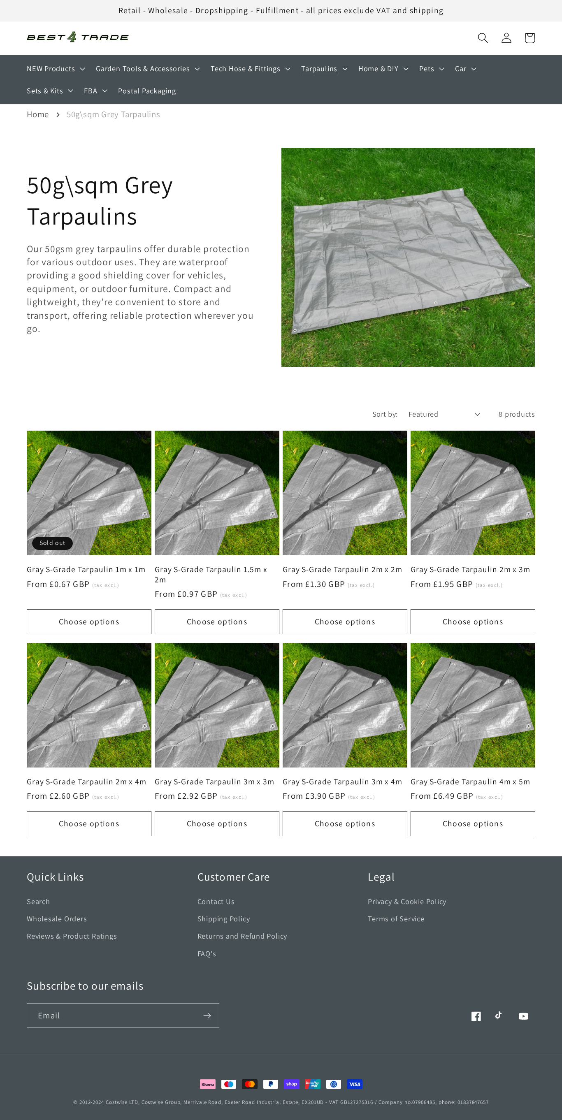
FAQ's (206, 953)
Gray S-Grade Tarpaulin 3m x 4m (342, 782)
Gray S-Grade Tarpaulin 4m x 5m (470, 782)
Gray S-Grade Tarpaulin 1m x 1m (86, 569)
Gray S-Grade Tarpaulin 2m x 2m (342, 569)
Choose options (89, 621)
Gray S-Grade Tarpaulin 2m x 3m (470, 569)
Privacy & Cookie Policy (407, 901)
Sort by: (385, 414)
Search (38, 901)
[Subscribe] (207, 1015)
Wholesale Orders (57, 918)
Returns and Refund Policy (242, 936)
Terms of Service (396, 918)
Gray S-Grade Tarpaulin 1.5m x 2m (211, 574)
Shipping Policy (223, 918)
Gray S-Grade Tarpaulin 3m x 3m (214, 782)
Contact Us (216, 901)
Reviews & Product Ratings (72, 936)
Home (38, 114)
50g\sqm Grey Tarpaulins (113, 114)
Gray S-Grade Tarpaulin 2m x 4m (86, 782)
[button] (483, 38)
